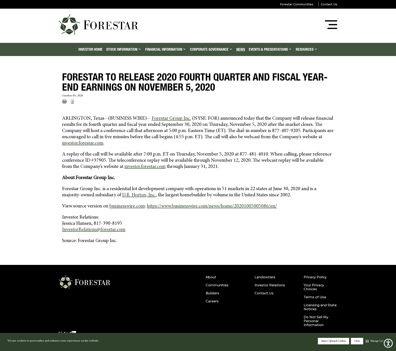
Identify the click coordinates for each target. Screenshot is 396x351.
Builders (212, 293)
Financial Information (163, 49)
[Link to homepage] (84, 283)
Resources (305, 49)
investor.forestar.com (82, 143)
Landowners (265, 277)
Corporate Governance (209, 49)
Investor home (90, 49)
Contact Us (329, 4)
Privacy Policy (315, 277)
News (240, 49)
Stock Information (121, 49)
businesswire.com (127, 206)
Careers (212, 301)
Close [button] (357, 341)
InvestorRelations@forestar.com (93, 229)
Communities (217, 285)
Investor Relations (270, 285)
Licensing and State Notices (320, 307)
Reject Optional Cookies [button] (333, 341)
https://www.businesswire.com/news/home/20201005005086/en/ (212, 206)
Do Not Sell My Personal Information (316, 321)
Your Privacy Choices (314, 287)
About (211, 277)
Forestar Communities (296, 4)
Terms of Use (315, 297)
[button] (376, 341)
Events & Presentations (268, 49)
